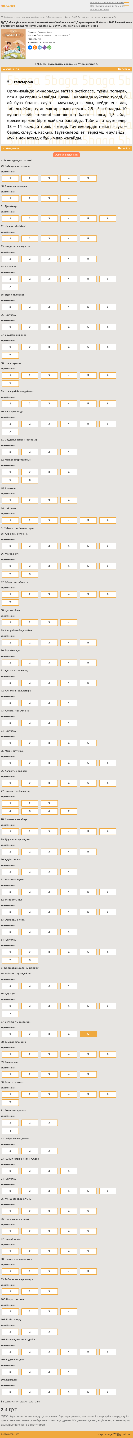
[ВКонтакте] (30, 47)
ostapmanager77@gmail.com (114, 1434)
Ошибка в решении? (66, 154)
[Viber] (44, 47)
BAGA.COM (8, 6)
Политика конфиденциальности (107, 6)
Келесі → (124, 69)
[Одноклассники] (35, 47)
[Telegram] (40, 47)
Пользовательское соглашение (107, 2)
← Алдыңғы (11, 69)
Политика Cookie (99, 9)
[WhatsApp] (49, 47)
